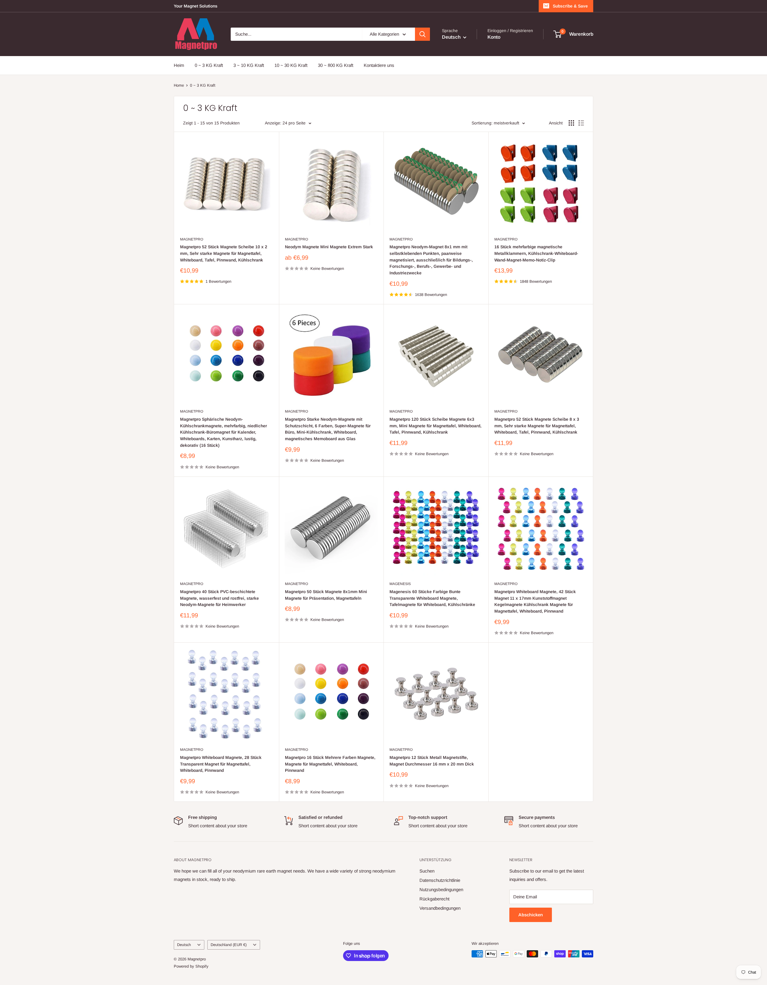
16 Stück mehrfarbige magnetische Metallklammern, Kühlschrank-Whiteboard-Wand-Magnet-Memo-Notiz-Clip (536, 253)
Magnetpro (191, 239)
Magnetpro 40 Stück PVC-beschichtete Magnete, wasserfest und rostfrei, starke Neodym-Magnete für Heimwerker (219, 598)
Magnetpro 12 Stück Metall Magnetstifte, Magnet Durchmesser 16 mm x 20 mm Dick (431, 760)
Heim (179, 65)
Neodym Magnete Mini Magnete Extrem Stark (329, 246)
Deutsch (184, 944)
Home (179, 85)
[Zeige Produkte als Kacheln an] (571, 123)
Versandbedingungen (439, 908)
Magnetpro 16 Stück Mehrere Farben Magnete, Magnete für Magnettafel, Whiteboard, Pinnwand (330, 764)
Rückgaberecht (434, 898)
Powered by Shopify (191, 966)
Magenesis (400, 584)
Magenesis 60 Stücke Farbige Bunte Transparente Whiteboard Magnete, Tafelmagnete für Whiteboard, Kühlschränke (432, 598)
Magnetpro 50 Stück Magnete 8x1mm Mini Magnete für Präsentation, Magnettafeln (326, 595)
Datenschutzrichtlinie (439, 880)
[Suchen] (422, 34)
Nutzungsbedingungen (441, 889)
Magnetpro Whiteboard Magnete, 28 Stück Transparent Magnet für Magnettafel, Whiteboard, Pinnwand (221, 764)
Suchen (426, 870)
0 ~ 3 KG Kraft (209, 65)
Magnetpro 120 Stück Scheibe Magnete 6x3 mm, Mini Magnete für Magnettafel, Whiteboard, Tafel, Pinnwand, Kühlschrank (435, 425)
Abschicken (530, 914)
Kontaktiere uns (379, 65)
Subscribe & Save (570, 6)
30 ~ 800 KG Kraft (335, 65)
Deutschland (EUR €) (229, 944)
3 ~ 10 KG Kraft (248, 65)
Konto (493, 37)
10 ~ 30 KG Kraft (290, 65)
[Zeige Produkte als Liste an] (581, 123)
